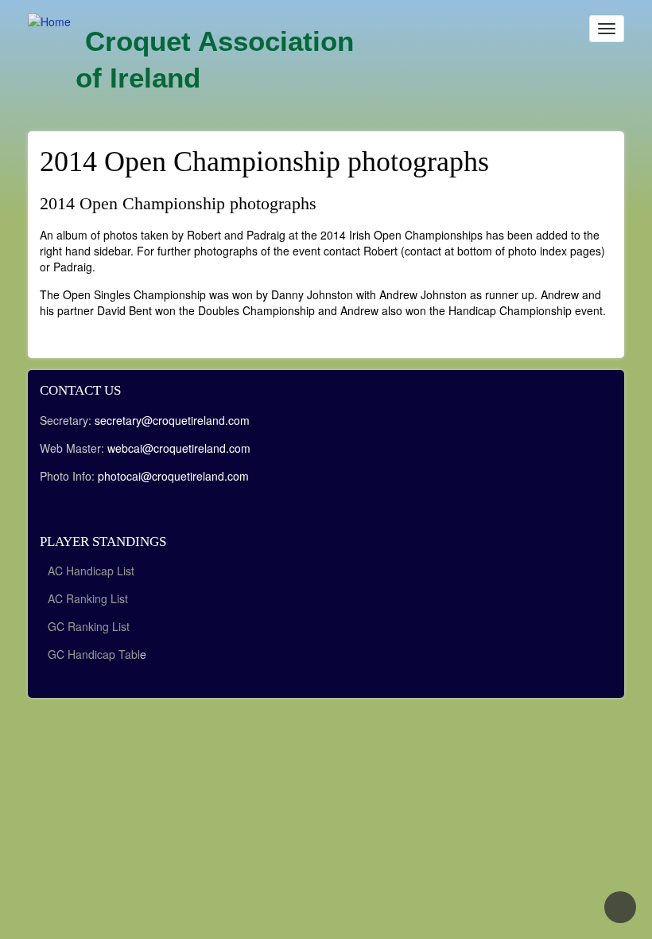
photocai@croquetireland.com (173, 476)
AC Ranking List (88, 598)
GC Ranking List (89, 626)
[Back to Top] (620, 907)
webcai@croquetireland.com (178, 448)
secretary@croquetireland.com (172, 420)
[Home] (49, 20)
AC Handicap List (93, 571)
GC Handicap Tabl (94, 654)
